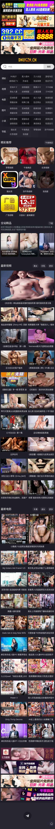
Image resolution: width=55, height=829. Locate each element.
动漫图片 (49, 108)
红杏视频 (13, 134)
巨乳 (43, 266)
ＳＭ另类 (49, 91)
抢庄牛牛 (49, 81)
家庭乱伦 (25, 119)
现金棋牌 (37, 81)
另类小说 (25, 123)
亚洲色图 (25, 108)
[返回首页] (51, 823)
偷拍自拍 (25, 97)
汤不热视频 (49, 129)
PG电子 (14, 76)
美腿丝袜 (13, 113)
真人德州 (25, 76)
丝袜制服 (25, 91)
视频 (4, 89)
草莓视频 (37, 129)
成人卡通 (37, 97)
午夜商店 (25, 129)
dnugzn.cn (27, 60)
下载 (51, 223)
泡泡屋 (25, 134)
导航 (4, 131)
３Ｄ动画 (49, 87)
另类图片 (49, 113)
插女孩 (13, 129)
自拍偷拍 (25, 87)
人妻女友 (37, 119)
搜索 (49, 66)
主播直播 (37, 91)
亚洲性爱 (13, 97)
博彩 (4, 78)
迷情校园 (13, 123)
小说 (4, 120)
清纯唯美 (25, 113)
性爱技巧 (49, 123)
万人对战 (37, 76)
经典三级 (25, 102)
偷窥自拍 (13, 108)
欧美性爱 (49, 97)
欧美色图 (37, 108)
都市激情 (13, 119)
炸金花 (25, 81)
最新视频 (6, 266)
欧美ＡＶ (37, 87)
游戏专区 (49, 76)
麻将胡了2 (13, 81)
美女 (35, 266)
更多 (51, 266)
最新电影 (6, 509)
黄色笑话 (37, 123)
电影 (4, 99)
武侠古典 (49, 119)
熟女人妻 (13, 91)
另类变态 (49, 102)
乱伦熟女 (37, 102)
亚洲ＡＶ (13, 87)
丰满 (35, 509)
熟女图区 (37, 113)
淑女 (43, 509)
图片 (4, 110)
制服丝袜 (13, 102)
